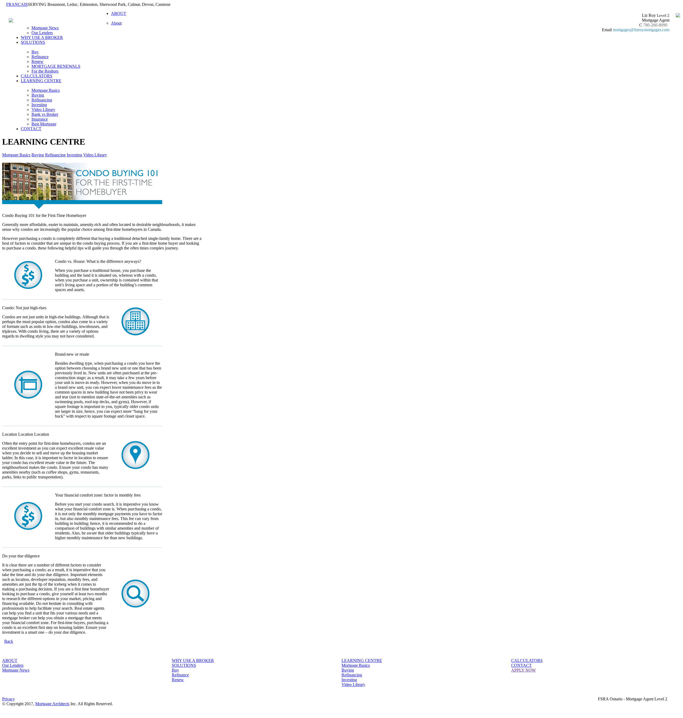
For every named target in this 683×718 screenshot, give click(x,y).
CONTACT (31, 128)
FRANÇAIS (17, 4)
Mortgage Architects (52, 703)
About (116, 23)
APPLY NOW (523, 670)
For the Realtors (44, 71)
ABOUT (9, 660)
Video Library (43, 109)
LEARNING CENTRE (362, 660)
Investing (39, 104)
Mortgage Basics (45, 90)
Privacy (8, 699)
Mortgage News (45, 28)
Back (8, 641)
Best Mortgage (43, 124)
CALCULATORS (36, 76)
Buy (35, 52)
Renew (37, 61)
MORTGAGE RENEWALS (55, 66)
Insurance (39, 119)
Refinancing (41, 100)
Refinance (40, 56)
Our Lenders (42, 32)
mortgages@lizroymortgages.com (641, 29)
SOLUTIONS (184, 665)
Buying (37, 95)
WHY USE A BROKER (42, 37)
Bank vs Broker (44, 114)
